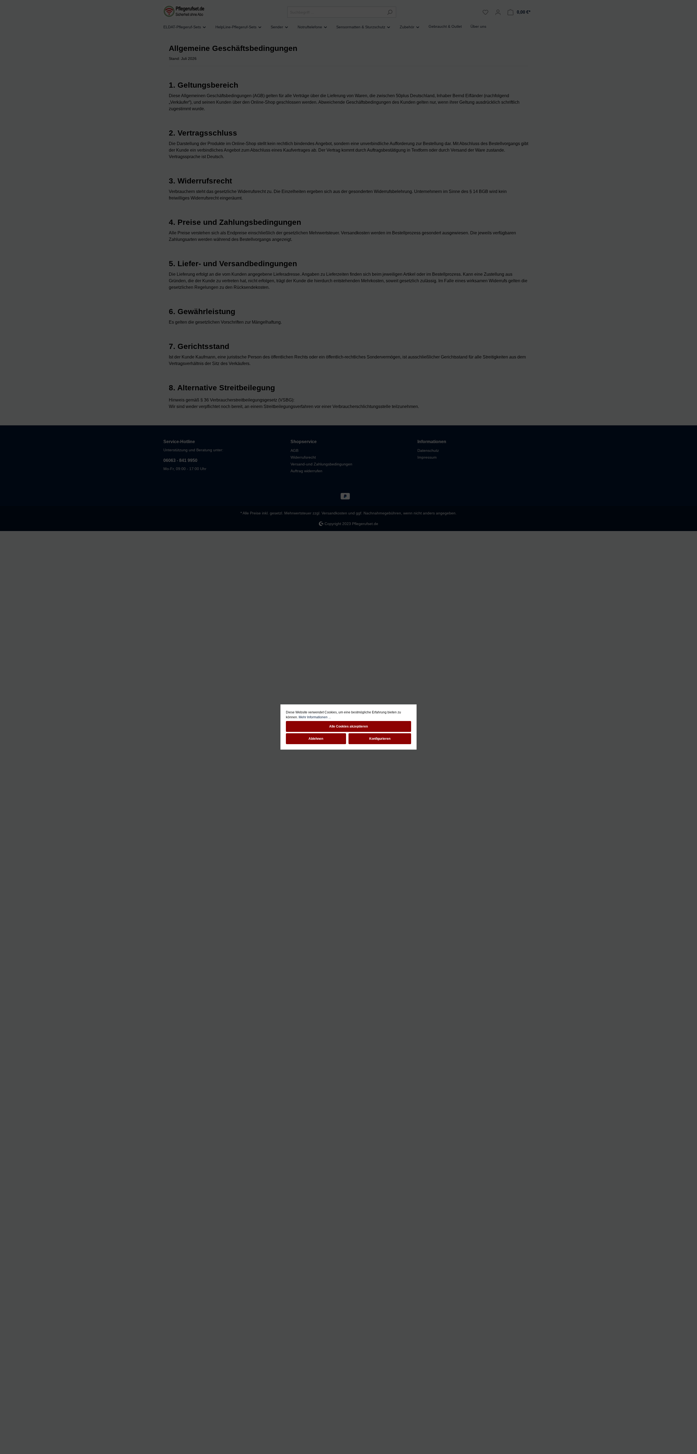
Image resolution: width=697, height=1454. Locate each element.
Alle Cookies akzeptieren (348, 726)
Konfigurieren (379, 739)
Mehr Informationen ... (315, 717)
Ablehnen (315, 739)
